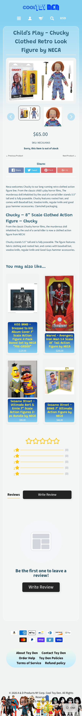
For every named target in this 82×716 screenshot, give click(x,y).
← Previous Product (14, 155)
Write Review (47, 494)
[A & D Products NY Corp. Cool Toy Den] (41, 7)
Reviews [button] (13, 494)
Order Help (27, 658)
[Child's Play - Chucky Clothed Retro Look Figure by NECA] (29, 113)
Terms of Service (29, 663)
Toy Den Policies (51, 658)
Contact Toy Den (54, 653)
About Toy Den (27, 653)
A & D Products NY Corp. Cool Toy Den (39, 693)
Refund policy (55, 663)
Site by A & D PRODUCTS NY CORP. (41, 701)
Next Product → (69, 155)
